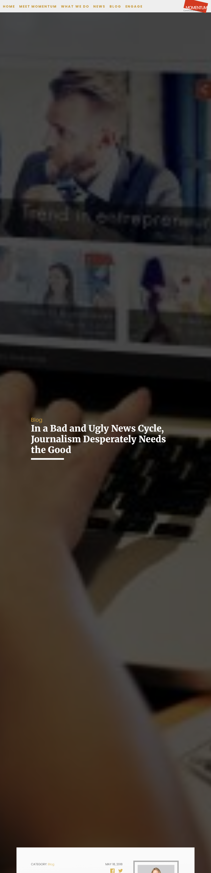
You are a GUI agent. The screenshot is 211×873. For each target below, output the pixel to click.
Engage (134, 6)
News (99, 6)
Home (9, 6)
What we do (75, 6)
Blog (115, 6)
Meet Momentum (38, 6)
